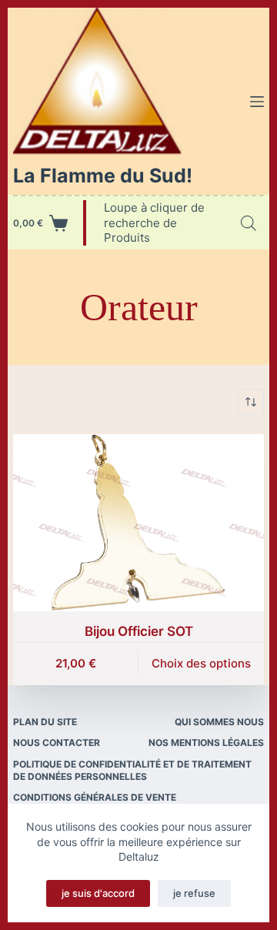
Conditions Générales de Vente (94, 797)
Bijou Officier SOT (139, 631)
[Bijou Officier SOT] (138, 522)
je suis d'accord (98, 893)
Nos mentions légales (206, 742)
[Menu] (257, 102)
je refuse (194, 893)
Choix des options (201, 663)
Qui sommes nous (219, 722)
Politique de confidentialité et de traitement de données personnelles (132, 770)
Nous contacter (56, 742)
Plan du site (45, 722)
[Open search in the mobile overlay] (248, 223)
